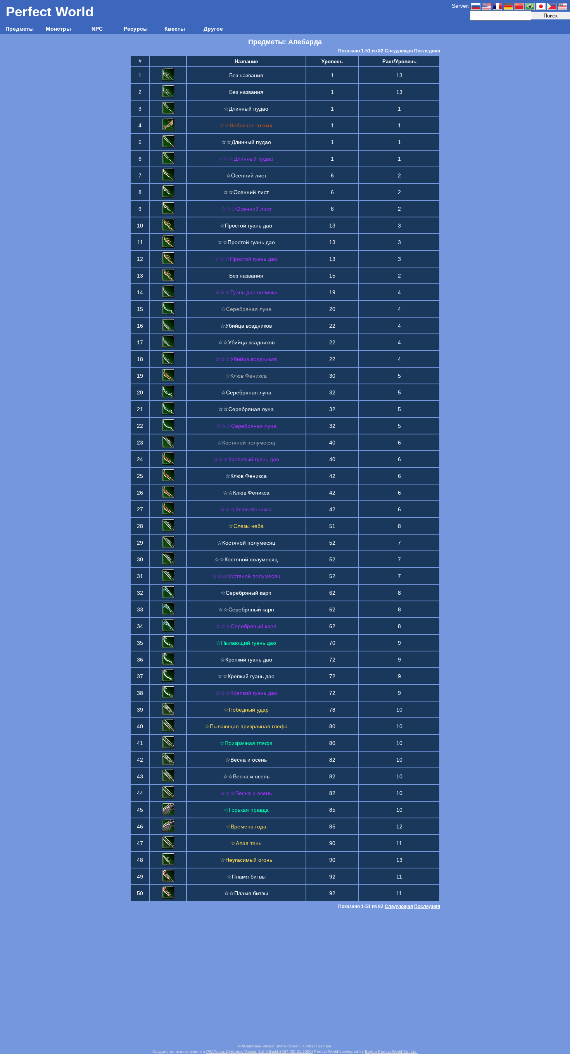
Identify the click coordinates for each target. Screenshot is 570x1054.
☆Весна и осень (246, 760)
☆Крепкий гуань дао (246, 659)
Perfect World (49, 11)
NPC (97, 29)
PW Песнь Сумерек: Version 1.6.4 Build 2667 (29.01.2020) (259, 1051)
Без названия (246, 75)
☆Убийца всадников (246, 326)
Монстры (58, 29)
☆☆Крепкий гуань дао (246, 676)
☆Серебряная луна (246, 392)
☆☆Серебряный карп (246, 609)
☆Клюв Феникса (246, 476)
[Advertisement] (285, 977)
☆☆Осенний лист (246, 192)
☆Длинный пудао (246, 109)
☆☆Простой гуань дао (246, 242)
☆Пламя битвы (246, 876)
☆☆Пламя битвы (246, 893)
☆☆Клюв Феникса (246, 493)
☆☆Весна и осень (246, 776)
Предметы (19, 29)
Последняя (427, 51)
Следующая (399, 51)
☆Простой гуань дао (246, 225)
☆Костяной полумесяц (246, 543)
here (327, 1046)
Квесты (174, 29)
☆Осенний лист (246, 175)
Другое (213, 29)
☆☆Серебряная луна (246, 409)
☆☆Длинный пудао (246, 142)
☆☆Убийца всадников (246, 342)
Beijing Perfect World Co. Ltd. (391, 1051)
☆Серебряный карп (246, 593)
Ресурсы (136, 29)
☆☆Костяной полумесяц (246, 559)
